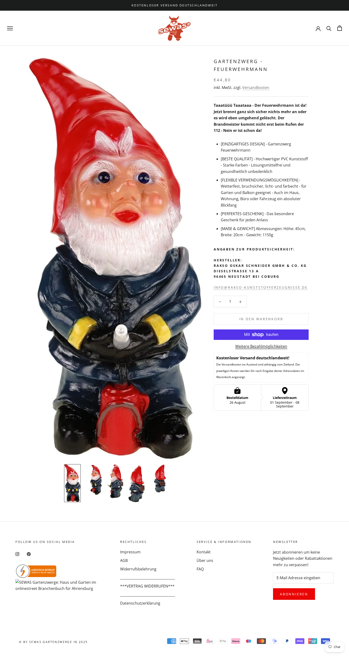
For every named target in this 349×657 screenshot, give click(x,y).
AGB (124, 560)
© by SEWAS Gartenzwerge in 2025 (53, 642)
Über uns (205, 560)
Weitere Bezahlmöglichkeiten (261, 346)
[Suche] (328, 28)
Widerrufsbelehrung (138, 569)
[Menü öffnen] (10, 28)
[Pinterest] (29, 554)
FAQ (200, 569)
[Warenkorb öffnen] (339, 28)
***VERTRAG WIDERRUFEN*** (147, 586)
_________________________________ (147, 577)
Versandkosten (255, 87)
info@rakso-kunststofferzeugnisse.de (261, 287)
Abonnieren (294, 594)
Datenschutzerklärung (140, 603)
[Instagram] (17, 554)
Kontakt (204, 552)
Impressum (130, 552)
